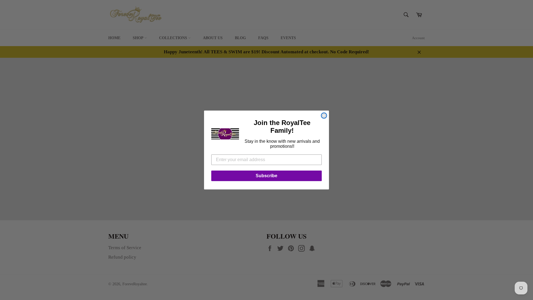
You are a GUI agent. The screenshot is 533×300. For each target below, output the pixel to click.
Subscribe (266, 175)
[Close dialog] (324, 115)
